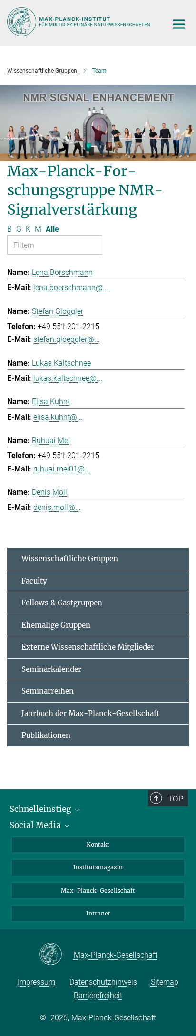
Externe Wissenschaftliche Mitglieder (87, 646)
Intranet (98, 913)
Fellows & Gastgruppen (61, 602)
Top (175, 798)
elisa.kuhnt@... (58, 417)
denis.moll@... (57, 507)
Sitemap (164, 982)
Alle (52, 229)
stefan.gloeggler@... (66, 339)
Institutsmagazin (98, 867)
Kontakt (98, 844)
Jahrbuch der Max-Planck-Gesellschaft (90, 713)
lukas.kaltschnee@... (67, 378)
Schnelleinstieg (41, 809)
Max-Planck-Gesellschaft (98, 890)
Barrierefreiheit (98, 995)
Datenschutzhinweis (103, 982)
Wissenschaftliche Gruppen (69, 558)
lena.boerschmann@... (70, 287)
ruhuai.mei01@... (61, 468)
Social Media (36, 825)
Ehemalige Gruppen (55, 625)
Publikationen (45, 735)
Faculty (34, 580)
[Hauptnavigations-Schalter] (178, 24)
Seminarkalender (51, 669)
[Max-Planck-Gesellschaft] (56, 954)
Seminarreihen (47, 691)
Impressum (36, 982)
